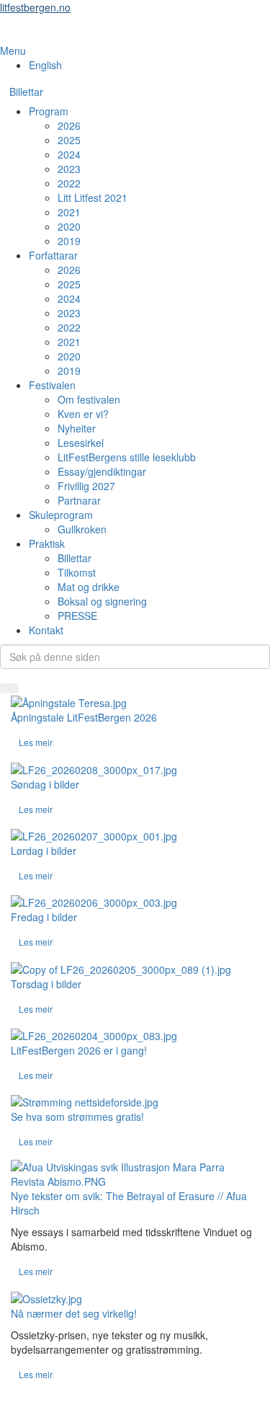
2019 (69, 241)
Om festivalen (89, 399)
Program (48, 111)
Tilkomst (77, 572)
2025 (69, 140)
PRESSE (77, 615)
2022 (69, 183)
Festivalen (52, 385)
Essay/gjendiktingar (102, 471)
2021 (69, 212)
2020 (69, 226)
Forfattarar (53, 255)
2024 (69, 154)
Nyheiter (77, 428)
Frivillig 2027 (86, 486)
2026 (69, 125)
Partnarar (79, 500)
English (45, 65)
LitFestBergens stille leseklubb (127, 457)
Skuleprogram (61, 514)
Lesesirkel (81, 442)
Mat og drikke (89, 587)
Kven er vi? (83, 414)
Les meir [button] (36, 742)
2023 (69, 168)
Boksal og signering (102, 601)
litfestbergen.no (35, 7)
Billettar (26, 91)
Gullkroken (82, 529)
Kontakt (46, 630)
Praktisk (47, 543)
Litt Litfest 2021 (92, 197)
